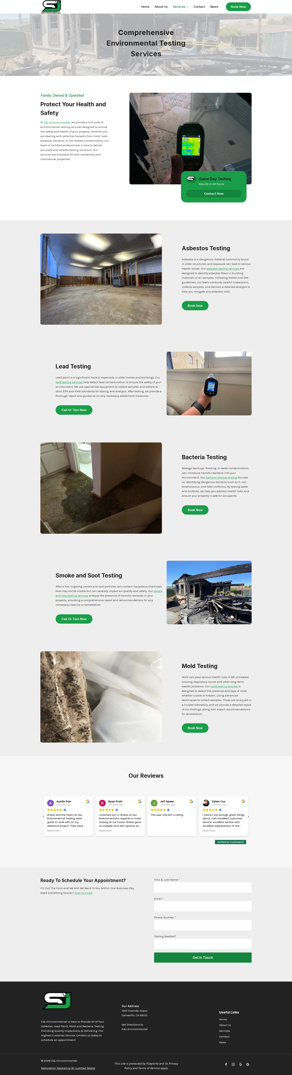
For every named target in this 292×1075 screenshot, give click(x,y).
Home (145, 6)
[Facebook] (226, 1064)
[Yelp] (240, 1064)
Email (159, 898)
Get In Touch (203, 958)
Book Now (238, 6)
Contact (199, 6)
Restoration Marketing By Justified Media (68, 1068)
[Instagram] (233, 1064)
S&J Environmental (57, 122)
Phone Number (165, 917)
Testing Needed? (165, 936)
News (214, 6)
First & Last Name (167, 879)
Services (224, 1030)
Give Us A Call (83, 893)
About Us (161, 6)
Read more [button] (53, 830)
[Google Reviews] (248, 1064)
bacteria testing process (221, 477)
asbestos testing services (222, 268)
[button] (248, 816)
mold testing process (224, 686)
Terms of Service (149, 1068)
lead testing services (69, 382)
